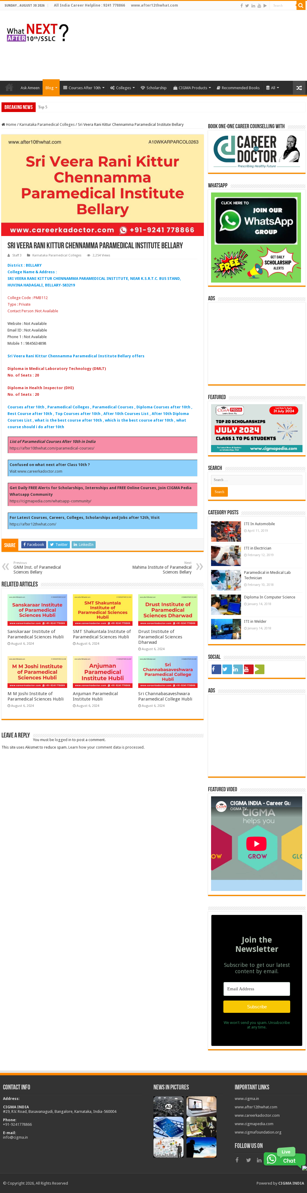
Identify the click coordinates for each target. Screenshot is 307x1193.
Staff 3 (17, 255)
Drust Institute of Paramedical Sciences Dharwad (160, 637)
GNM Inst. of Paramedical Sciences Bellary (37, 567)
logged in (63, 739)
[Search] (301, 5)
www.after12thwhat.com (256, 1107)
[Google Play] (265, 5)
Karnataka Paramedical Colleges (47, 124)
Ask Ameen (30, 88)
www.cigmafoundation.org (258, 1132)
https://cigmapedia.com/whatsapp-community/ (50, 501)
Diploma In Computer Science (269, 597)
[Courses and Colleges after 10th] (37, 31)
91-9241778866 (18, 1124)
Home (10, 124)
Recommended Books (241, 88)
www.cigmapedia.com (254, 1124)
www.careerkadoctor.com (39, 471)
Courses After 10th (85, 88)
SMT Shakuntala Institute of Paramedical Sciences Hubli (102, 634)
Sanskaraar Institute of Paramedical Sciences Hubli (35, 634)
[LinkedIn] (253, 5)
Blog (50, 88)
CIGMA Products (193, 88)
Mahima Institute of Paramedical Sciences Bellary (162, 567)
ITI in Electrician (257, 548)
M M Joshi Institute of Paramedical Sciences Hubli (35, 696)
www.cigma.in (247, 1098)
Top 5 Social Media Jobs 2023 (62, 107)
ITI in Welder (255, 621)
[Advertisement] (196, 61)
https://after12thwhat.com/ (33, 524)
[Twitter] (247, 5)
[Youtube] (259, 5)
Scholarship (157, 88)
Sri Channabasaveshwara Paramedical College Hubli (165, 696)
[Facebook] (241, 5)
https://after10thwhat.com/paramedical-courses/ (52, 448)
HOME (9, 87)
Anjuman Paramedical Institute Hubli (95, 696)
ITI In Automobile (259, 524)
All (273, 88)
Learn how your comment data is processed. (106, 747)
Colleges (123, 88)
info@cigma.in (15, 1137)
